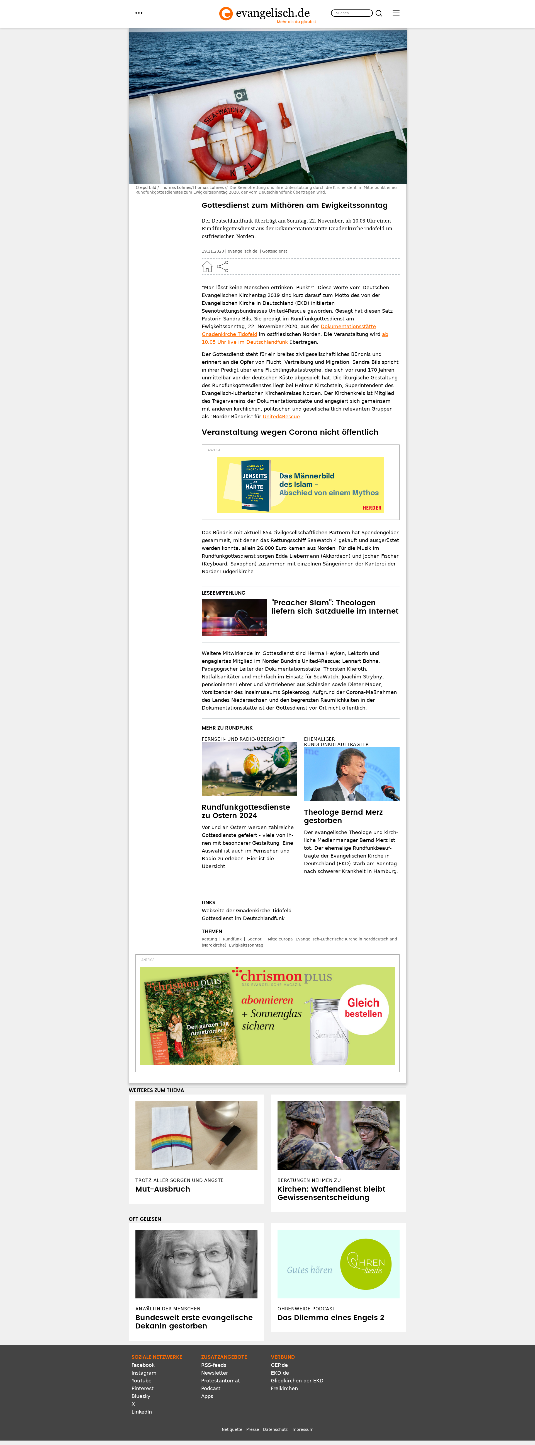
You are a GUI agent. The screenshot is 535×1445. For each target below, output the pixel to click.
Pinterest (143, 1388)
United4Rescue (281, 416)
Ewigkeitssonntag (246, 945)
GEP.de (279, 1365)
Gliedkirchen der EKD (297, 1381)
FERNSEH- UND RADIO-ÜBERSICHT (243, 739)
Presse (252, 1429)
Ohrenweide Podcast (306, 1308)
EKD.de (280, 1373)
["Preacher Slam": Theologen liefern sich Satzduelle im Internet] (234, 617)
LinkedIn (142, 1412)
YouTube (142, 1381)
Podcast (210, 1388)
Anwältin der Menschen (168, 1308)
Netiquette (232, 1429)
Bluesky (141, 1396)
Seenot (254, 939)
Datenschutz (275, 1429)
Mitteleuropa (280, 939)
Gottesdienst (274, 251)
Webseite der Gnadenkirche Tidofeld (246, 910)
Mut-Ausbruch (162, 1189)
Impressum (302, 1429)
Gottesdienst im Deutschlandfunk (243, 918)
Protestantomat (220, 1381)
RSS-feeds (213, 1365)
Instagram (144, 1373)
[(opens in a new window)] (300, 485)
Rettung (209, 939)
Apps (207, 1396)
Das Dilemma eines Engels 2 (331, 1318)
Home (207, 266)
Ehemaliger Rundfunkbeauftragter (336, 742)
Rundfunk (232, 939)
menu (138, 12)
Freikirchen (284, 1388)
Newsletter (214, 1373)
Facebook (143, 1365)
